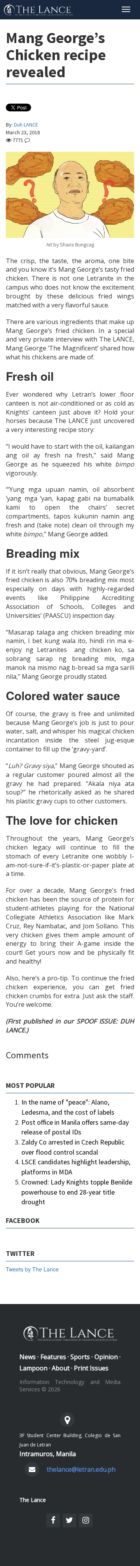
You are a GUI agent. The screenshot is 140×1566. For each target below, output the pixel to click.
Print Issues (91, 1368)
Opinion (106, 1357)
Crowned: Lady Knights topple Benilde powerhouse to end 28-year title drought (76, 1192)
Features (53, 1357)
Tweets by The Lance (32, 1269)
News (27, 1357)
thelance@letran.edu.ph (81, 1469)
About (61, 1368)
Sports (80, 1357)
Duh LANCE (26, 124)
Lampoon (33, 1368)
